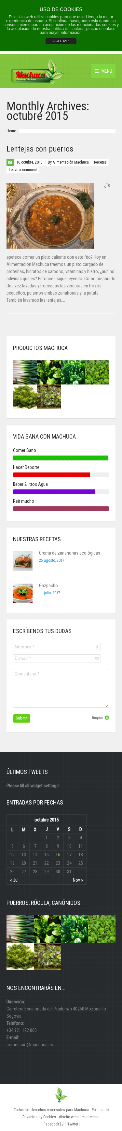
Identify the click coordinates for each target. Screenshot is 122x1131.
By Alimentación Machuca (68, 162)
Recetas (100, 162)
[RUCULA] (97, 372)
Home (11, 131)
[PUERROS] (25, 372)
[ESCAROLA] (25, 396)
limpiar (97, 718)
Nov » (78, 880)
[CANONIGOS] (49, 372)
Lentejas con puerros (40, 148)
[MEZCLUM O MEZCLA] (49, 396)
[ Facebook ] (51, 1124)
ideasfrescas (89, 1117)
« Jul (14, 880)
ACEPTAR (61, 41)
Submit (22, 718)
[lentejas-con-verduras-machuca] (50, 216)
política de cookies (67, 28)
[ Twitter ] (72, 1124)
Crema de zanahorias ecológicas (69, 553)
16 (58, 854)
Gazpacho (48, 585)
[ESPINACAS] (73, 372)
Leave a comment (23, 169)
